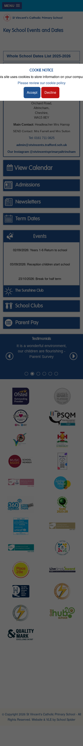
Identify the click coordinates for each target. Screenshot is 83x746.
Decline (50, 92)
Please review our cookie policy (42, 82)
